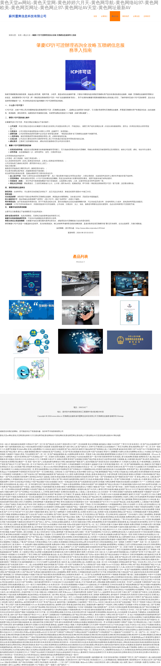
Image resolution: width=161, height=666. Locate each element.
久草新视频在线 (94, 539)
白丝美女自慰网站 (135, 617)
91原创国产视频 (35, 489)
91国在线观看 (11, 522)
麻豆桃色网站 (116, 620)
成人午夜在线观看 (29, 447)
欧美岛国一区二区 (87, 549)
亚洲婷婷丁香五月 (126, 657)
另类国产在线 (62, 539)
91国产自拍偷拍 (97, 452)
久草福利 (125, 462)
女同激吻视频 (31, 494)
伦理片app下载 (92, 472)
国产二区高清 (81, 579)
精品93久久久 (112, 529)
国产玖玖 (9, 607)
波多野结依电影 (110, 459)
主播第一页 (144, 517)
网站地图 (116, 435)
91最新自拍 (21, 522)
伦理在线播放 (60, 457)
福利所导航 (61, 602)
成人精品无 (18, 589)
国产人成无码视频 (87, 462)
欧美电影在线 (58, 552)
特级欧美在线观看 (123, 482)
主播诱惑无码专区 (86, 620)
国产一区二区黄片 (122, 547)
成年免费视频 (18, 625)
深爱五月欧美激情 (41, 662)
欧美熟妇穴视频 (87, 559)
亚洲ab (17, 499)
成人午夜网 (142, 479)
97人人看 (41, 614)
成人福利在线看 (155, 657)
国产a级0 (66, 447)
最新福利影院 (46, 572)
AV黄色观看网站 (73, 484)
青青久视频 (83, 539)
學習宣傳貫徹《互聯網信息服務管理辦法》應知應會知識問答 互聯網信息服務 (31, 312)
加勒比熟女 (154, 459)
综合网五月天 (146, 494)
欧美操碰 (43, 594)
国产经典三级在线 (61, 514)
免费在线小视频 (150, 489)
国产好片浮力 (104, 502)
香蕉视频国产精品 (147, 564)
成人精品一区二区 (24, 484)
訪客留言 (147, 16)
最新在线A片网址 (85, 522)
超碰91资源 (80, 524)
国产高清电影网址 (95, 532)
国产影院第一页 (101, 514)
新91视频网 (99, 484)
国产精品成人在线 (123, 502)
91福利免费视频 (148, 617)
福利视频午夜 (97, 657)
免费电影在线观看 (7, 499)
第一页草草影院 (32, 579)
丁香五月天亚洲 (151, 589)
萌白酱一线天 (20, 577)
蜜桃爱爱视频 (110, 454)
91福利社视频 (123, 527)
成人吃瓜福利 (47, 489)
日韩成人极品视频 (59, 587)
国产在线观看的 (121, 617)
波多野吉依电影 (151, 484)
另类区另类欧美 (138, 534)
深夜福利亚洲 (14, 592)
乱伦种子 (58, 444)
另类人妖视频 (75, 559)
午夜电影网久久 (18, 474)
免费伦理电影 (135, 524)
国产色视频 (67, 569)
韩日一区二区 (121, 464)
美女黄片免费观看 (7, 597)
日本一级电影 (119, 542)
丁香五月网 (153, 517)
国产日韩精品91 (75, 469)
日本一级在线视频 (92, 502)
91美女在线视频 (50, 482)
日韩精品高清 (73, 542)
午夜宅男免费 (112, 474)
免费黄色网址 (105, 594)
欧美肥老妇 (119, 577)
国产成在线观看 (8, 577)
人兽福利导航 (25, 592)
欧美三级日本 (62, 562)
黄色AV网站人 (88, 614)
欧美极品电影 (98, 479)
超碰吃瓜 (66, 522)
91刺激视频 (29, 612)
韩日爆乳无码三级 (38, 484)
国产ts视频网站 (150, 539)
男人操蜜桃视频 (105, 497)
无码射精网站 (117, 497)
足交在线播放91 (109, 447)
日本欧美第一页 (122, 582)
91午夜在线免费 (146, 532)
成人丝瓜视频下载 (18, 467)
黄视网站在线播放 (18, 514)
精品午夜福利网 (122, 587)
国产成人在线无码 (127, 597)
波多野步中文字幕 (99, 572)
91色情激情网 (13, 472)
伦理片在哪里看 (70, 552)
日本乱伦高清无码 (7, 612)
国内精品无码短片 (37, 477)
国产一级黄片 (51, 665)
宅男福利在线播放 (21, 574)
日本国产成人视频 (129, 599)
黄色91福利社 (100, 614)
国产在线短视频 (124, 602)
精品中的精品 (25, 482)
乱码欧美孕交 (113, 514)
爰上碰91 (11, 614)
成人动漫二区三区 (100, 562)
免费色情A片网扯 (58, 544)
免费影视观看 (138, 492)
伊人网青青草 (11, 509)
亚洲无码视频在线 (80, 537)
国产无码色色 (29, 542)
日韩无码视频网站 (137, 554)
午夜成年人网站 (111, 604)
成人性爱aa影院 (132, 472)
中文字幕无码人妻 (40, 464)
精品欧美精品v (33, 594)
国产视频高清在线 (67, 499)
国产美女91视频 (21, 614)
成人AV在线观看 (120, 612)
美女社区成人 (102, 569)
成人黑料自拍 (65, 554)
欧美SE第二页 (33, 569)
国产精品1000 (72, 567)
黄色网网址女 (102, 504)
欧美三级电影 (94, 594)
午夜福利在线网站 (146, 507)
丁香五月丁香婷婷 (138, 602)
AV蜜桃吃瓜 (105, 584)
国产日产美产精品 (32, 537)
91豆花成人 (115, 564)
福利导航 (132, 527)
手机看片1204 (105, 494)
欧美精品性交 (101, 474)
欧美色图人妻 (118, 457)
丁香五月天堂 (126, 444)
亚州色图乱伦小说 (153, 504)
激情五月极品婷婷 (86, 449)
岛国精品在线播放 (80, 622)
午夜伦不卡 (52, 459)
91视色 (136, 507)
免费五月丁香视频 (149, 549)
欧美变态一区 (137, 444)
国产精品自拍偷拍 (112, 554)
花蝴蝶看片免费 (116, 452)
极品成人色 (55, 554)
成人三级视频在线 (13, 559)
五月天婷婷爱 (56, 534)
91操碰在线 (45, 452)
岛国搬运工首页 (123, 544)
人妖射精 (154, 462)
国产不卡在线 (128, 467)
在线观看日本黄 (6, 547)
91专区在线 (57, 527)
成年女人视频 (23, 452)
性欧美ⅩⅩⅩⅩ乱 (21, 459)
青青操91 (90, 617)
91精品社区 (31, 657)
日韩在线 (58, 472)
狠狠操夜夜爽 (122, 660)
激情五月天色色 (86, 479)
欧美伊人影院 (79, 504)
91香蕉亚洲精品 (41, 542)
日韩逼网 (28, 467)
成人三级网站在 (69, 519)
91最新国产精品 (71, 507)
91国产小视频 (28, 589)
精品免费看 (135, 502)
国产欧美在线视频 (72, 452)
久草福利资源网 (37, 509)
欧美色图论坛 (80, 487)
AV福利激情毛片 (48, 609)
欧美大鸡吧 (57, 592)
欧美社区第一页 (57, 584)
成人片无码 (47, 587)
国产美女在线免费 (153, 577)
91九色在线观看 (67, 582)
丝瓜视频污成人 (144, 604)
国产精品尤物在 (69, 517)
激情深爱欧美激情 (108, 539)
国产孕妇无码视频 (149, 607)
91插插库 (9, 454)
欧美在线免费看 (148, 509)
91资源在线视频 (72, 544)
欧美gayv (3, 472)
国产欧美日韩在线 (90, 527)
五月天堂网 (93, 625)
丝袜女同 (146, 544)
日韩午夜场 (136, 557)
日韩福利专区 (43, 597)
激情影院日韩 (19, 587)
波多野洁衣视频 (98, 482)
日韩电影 (138, 662)
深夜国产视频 (19, 612)
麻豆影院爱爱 (26, 527)
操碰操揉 (25, 622)
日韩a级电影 (71, 579)
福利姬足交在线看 (144, 547)
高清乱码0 (21, 504)
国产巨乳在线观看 (13, 477)
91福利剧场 (127, 492)
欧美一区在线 (29, 497)
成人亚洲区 (81, 512)
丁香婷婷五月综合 (75, 514)
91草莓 (135, 604)
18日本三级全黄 (104, 602)
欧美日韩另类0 (141, 487)
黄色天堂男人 (153, 479)
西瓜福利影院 (19, 657)
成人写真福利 (132, 522)
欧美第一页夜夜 (85, 454)
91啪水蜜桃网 (98, 607)
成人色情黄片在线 (101, 512)
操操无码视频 (49, 564)
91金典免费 (51, 562)
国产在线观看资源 (85, 482)
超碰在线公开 (94, 584)
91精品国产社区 (127, 572)
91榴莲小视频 (91, 487)
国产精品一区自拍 (136, 562)
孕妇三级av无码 (78, 569)
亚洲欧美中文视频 (31, 625)
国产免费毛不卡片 (20, 607)
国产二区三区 (40, 444)
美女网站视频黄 (24, 604)
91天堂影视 (50, 599)
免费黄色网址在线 (133, 517)
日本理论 (156, 587)
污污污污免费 (41, 562)
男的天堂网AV (57, 517)
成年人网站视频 (99, 582)
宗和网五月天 (51, 519)
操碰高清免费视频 (69, 489)
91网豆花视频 (117, 492)
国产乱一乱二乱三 (92, 524)
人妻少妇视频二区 (29, 532)
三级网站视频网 (20, 597)
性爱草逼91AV (63, 549)
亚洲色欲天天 (5, 467)
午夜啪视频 (87, 607)
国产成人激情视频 (125, 499)
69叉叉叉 (60, 617)
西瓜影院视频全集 (135, 607)
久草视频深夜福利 (85, 572)
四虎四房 (134, 594)
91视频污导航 (34, 574)
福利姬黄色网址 (67, 504)
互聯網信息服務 (69, 416)
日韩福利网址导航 (114, 572)
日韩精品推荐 (123, 562)
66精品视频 (41, 547)
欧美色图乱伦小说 (152, 534)
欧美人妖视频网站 (59, 572)
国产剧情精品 (98, 449)
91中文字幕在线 (137, 489)
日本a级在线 (132, 612)
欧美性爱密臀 (56, 574)
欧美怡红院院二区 (27, 469)
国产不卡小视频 (68, 534)
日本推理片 (22, 554)
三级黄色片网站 (28, 552)
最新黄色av (19, 602)
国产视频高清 (120, 477)
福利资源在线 (108, 469)
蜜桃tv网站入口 (41, 539)
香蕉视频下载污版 (126, 574)
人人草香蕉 (45, 492)
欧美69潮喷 (81, 472)
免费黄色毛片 (143, 457)
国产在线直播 (12, 564)
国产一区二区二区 (42, 454)
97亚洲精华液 (150, 449)
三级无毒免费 (38, 582)
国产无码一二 (29, 539)
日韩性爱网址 (155, 544)
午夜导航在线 (69, 532)
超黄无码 (89, 587)
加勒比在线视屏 (140, 577)
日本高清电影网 (140, 497)
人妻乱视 (153, 477)
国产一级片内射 (95, 457)
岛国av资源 (71, 524)
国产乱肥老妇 (35, 572)
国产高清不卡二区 (122, 614)
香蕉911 (107, 452)
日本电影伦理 (63, 557)
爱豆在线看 (15, 527)
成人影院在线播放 (75, 467)
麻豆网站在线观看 (13, 534)
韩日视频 (5, 532)
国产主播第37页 (74, 589)
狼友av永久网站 (87, 662)
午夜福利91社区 (104, 625)
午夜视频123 (12, 554)
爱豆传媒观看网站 (42, 469)
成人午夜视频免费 (137, 614)
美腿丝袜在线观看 (45, 577)
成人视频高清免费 (148, 557)
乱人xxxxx (82, 587)
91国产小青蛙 (40, 499)
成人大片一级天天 (29, 584)
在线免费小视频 (31, 544)
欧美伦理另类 (141, 620)
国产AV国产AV (139, 449)
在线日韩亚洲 (99, 662)
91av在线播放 (51, 524)
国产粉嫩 (102, 579)
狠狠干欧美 (67, 527)
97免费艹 (135, 542)
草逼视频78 (11, 519)
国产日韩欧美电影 (123, 479)
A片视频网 (140, 537)
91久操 (113, 502)
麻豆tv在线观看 (97, 499)
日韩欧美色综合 (91, 569)
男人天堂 (147, 562)
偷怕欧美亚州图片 (126, 449)
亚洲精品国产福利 (22, 660)
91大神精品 (15, 469)
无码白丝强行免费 (7, 587)
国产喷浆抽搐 (10, 572)
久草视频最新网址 (115, 504)
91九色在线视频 (85, 567)
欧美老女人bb (95, 492)
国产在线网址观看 (82, 547)
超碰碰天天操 (97, 464)
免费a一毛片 (80, 517)
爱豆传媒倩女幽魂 (111, 489)
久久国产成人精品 (99, 529)
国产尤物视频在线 (92, 599)
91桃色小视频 (49, 620)
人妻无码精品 (71, 457)
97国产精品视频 (37, 482)
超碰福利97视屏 (106, 599)
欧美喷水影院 (60, 487)
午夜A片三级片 (75, 529)
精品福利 (49, 579)
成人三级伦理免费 (111, 449)
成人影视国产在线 (124, 509)
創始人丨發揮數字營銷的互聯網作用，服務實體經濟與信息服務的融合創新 (80, 312)
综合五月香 (28, 479)
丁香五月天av (92, 602)
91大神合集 (151, 499)
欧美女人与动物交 (145, 452)
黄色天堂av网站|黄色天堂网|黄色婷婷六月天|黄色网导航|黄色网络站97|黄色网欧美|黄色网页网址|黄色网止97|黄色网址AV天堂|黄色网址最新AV (56, 435)
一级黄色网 (82, 507)
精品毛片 (58, 559)
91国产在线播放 (73, 564)
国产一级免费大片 (62, 509)
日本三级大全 (100, 552)
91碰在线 (3, 462)
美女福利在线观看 (45, 604)
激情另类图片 (55, 492)
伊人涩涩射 (146, 519)
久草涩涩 (74, 522)
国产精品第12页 (125, 557)
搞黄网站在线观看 (44, 544)
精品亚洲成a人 (134, 587)
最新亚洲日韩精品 (107, 517)
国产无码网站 (27, 582)
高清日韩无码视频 (38, 519)
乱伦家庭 (132, 462)
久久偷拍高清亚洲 (133, 532)
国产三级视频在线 (52, 614)
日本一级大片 (5, 444)
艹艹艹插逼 (13, 529)
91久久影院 (69, 474)
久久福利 (109, 552)
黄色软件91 (30, 522)
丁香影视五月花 (15, 562)
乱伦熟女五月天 (121, 454)
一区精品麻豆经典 (70, 482)
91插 (76, 582)
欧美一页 (101, 622)
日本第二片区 (134, 609)
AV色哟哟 (79, 534)
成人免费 (122, 537)
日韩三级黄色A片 (39, 504)
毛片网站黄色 (138, 622)
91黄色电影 (10, 517)
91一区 (10, 589)
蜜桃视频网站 (84, 544)
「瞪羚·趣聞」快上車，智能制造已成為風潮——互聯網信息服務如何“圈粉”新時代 (80, 283)
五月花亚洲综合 (89, 514)
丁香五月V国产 (99, 559)
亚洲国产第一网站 (20, 547)
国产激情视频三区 (7, 574)
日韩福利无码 (125, 594)
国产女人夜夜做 (86, 564)
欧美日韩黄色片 (134, 579)
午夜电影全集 (81, 489)
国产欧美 (28, 504)
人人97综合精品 (10, 539)
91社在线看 (123, 579)
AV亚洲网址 (48, 514)
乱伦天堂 (114, 602)
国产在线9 (57, 489)
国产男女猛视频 (112, 579)
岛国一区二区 (145, 542)
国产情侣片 (32, 614)
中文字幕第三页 (68, 494)
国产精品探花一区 (53, 547)
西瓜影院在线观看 (73, 477)
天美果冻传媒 (86, 529)
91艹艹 (142, 482)
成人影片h (28, 507)
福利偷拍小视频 (105, 444)
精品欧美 (110, 612)
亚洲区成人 (155, 594)
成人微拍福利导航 (37, 622)
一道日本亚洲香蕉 (20, 457)
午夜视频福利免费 (35, 617)
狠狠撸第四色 (92, 622)
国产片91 (22, 512)
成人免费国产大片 (68, 547)
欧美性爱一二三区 (57, 662)
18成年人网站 (128, 497)
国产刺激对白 (152, 620)
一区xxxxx (154, 454)
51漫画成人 (116, 519)
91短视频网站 (129, 589)
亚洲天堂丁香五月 (90, 534)
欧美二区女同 (54, 597)
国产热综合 (127, 512)
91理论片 (23, 559)
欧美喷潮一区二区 (112, 609)
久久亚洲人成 (140, 504)
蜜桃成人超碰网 (57, 625)
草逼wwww (67, 592)
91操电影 (3, 589)
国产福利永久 (83, 447)
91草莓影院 (6, 474)
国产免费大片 (144, 609)
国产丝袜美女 (29, 474)
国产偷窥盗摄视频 (57, 454)
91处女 (3, 509)
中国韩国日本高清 (26, 472)
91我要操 (140, 539)
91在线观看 (9, 620)
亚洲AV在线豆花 (144, 594)
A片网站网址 (53, 589)
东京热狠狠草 (48, 507)
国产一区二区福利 (47, 457)
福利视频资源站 (15, 447)
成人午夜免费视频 (143, 462)
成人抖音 (3, 614)
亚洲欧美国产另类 (129, 620)
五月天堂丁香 (40, 602)
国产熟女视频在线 (145, 529)
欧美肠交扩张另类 (93, 517)
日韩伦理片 (92, 577)
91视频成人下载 (17, 542)
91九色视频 (138, 467)
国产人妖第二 (18, 507)
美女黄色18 (84, 557)
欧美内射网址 (143, 522)
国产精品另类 (77, 614)
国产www (59, 599)
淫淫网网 (112, 509)
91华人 (150, 487)
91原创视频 (102, 597)
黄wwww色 (48, 467)
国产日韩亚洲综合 (117, 589)
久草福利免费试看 (79, 592)
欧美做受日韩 (85, 477)
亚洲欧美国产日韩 (51, 622)
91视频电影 (101, 467)
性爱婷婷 (7, 527)
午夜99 (150, 574)
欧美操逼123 (96, 660)
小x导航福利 (78, 597)
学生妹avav (133, 529)
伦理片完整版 (5, 514)
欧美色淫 (100, 459)
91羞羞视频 (48, 502)
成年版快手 (115, 594)
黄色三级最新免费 (89, 604)
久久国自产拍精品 (9, 504)
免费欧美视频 (74, 549)
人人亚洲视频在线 (109, 660)
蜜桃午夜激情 (124, 524)
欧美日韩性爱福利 (35, 559)
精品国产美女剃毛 (142, 459)
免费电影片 (61, 512)
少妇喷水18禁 (99, 549)
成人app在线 (38, 479)
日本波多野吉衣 (93, 542)
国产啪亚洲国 (45, 574)
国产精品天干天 (12, 464)
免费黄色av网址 (109, 577)
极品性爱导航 (42, 494)
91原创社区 (102, 537)
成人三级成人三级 (82, 492)
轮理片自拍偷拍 (134, 559)
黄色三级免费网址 (146, 514)
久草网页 (128, 542)
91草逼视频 (11, 617)
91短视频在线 (109, 617)
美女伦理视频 (93, 444)
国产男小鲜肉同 (62, 479)
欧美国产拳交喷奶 (55, 494)
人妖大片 (42, 599)
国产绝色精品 (49, 529)
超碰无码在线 (139, 572)
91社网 (100, 534)
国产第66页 (52, 539)
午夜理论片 (123, 609)
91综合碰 (66, 577)
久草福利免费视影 (82, 625)
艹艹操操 (63, 484)
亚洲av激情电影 (57, 532)
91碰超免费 (91, 612)
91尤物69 (114, 524)
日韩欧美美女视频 (147, 559)
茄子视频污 (156, 464)
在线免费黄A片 (115, 462)
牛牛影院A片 (124, 554)
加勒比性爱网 (62, 459)
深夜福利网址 (136, 509)
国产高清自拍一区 (18, 579)
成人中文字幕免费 (85, 582)
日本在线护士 (133, 514)
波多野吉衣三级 (8, 544)
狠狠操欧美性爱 (37, 529)
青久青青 (84, 589)
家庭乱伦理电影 (135, 474)
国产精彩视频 (40, 474)
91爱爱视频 (70, 487)
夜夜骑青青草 (107, 457)
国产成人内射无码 (71, 449)
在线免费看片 (113, 569)
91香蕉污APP (5, 579)
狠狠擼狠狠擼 (38, 620)
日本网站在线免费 (14, 489)
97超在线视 (11, 594)
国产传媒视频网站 (134, 569)
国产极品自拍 (147, 597)
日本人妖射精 (123, 529)
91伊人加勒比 (53, 542)
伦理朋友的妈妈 (136, 544)
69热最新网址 (155, 584)
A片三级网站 (141, 527)
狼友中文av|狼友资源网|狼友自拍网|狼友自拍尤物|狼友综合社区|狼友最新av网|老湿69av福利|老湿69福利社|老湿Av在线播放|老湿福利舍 (89, 645)
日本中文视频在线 (137, 567)
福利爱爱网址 (112, 544)
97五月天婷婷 (102, 527)
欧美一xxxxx (155, 469)
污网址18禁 (110, 614)
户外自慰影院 (30, 454)
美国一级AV (32, 462)
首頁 (95, 16)
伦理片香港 (65, 604)
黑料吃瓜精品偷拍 (140, 499)
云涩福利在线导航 (126, 507)
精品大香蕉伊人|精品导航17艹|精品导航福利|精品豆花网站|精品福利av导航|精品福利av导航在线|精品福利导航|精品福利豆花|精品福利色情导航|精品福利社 (68, 637)
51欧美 (60, 482)
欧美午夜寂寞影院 (110, 522)
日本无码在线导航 (111, 657)
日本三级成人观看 (111, 557)
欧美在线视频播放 (71, 584)
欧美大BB (59, 497)
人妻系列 (100, 489)
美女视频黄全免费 (111, 534)
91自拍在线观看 (82, 457)
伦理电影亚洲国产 (53, 504)
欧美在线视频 (120, 517)
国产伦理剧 (35, 567)
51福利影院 (82, 602)
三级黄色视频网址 (140, 574)
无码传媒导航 (53, 557)
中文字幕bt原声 (150, 552)
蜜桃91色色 (130, 537)
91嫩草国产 (100, 604)
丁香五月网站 (32, 554)
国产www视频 (92, 579)
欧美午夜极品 (9, 459)
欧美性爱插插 (144, 472)
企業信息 (136, 16)
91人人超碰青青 (103, 592)
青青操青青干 (73, 620)
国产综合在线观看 (150, 444)
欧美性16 (90, 512)
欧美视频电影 (99, 620)
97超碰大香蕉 (18, 454)
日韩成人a (83, 617)
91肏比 (124, 592)
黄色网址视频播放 (18, 537)
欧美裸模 (11, 462)
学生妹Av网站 (22, 449)
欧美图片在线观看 (43, 447)
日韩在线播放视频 (14, 584)
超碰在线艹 (123, 514)
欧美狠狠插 (63, 542)
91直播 (156, 507)
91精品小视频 (69, 625)
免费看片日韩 (22, 617)
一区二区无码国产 (58, 657)
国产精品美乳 (93, 497)
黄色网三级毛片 (8, 602)
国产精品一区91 (66, 597)
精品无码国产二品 (13, 599)
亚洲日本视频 (103, 509)
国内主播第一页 (81, 532)
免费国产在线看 (28, 557)
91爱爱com (137, 519)
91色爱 (99, 577)
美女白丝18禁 (115, 592)
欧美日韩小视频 (113, 597)
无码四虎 (21, 494)
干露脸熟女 (142, 612)
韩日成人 (41, 579)
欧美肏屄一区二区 (80, 574)
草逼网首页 (64, 469)
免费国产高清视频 (125, 604)
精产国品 (136, 564)
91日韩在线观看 (121, 607)
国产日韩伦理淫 (6, 625)
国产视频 (28, 620)
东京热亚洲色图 (44, 625)
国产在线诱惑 (72, 587)
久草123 (28, 587)
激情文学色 (63, 589)
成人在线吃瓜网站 (75, 562)
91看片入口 (117, 599)
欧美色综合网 (85, 452)
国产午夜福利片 (141, 657)
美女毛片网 (70, 657)
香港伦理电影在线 (60, 467)
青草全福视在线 (67, 502)
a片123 (154, 562)
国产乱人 (48, 522)
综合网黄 (38, 552)
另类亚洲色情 (123, 474)
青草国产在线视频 (75, 459)
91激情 (57, 620)
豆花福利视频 (122, 559)
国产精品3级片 (11, 452)
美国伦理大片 (67, 444)
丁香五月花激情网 (122, 549)
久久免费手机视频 (9, 449)
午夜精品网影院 (153, 512)
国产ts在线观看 (135, 582)
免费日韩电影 (79, 474)
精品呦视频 (154, 609)
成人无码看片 (92, 537)
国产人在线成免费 (45, 462)
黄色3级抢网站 (134, 447)
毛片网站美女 (36, 609)
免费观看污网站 (147, 569)
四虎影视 (20, 497)
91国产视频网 (51, 549)
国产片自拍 (29, 514)
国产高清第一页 (61, 564)
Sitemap (120, 416)
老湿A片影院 (99, 554)
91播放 (107, 620)
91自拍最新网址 (120, 469)
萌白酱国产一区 (21, 462)
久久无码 (31, 607)
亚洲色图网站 (101, 612)
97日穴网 (5, 524)
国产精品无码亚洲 (107, 547)
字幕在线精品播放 (15, 557)
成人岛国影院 (87, 562)
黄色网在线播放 (61, 609)
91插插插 (24, 569)
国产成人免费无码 (24, 519)
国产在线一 (95, 477)
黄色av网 (82, 542)
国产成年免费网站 (53, 499)
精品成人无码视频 (67, 594)
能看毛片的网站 (149, 662)
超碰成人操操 (49, 477)
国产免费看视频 (44, 554)
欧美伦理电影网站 (53, 484)
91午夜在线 (85, 609)
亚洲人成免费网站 (35, 449)
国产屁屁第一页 (39, 549)
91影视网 (43, 459)
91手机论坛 (61, 607)
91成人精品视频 (98, 454)
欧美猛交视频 (60, 477)
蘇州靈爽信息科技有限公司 (28, 16)
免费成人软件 (5, 537)
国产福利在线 (59, 474)
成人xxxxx (83, 577)
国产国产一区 (38, 472)
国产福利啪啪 (68, 497)
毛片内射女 (43, 569)
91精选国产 (24, 534)
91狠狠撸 (120, 459)
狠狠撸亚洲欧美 (35, 452)
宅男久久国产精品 (23, 572)
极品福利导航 (76, 604)
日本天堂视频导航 (150, 467)
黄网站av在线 (19, 620)
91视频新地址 (71, 607)
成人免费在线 (15, 524)
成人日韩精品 (32, 597)
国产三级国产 (77, 527)
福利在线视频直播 (143, 454)
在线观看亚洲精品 (116, 512)
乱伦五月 (18, 582)
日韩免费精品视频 (56, 612)
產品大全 (115, 16)
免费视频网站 (22, 594)
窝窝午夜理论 (72, 572)
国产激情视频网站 (134, 464)
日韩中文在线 (14, 482)
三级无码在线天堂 (112, 567)
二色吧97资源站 (129, 487)
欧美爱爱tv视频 (135, 549)
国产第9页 (139, 552)
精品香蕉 (78, 499)
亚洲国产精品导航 (89, 459)
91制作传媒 (61, 524)
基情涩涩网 (107, 519)
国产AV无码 (91, 489)
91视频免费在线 (74, 609)
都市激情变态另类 (151, 554)
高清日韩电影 (79, 599)
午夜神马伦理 (25, 609)
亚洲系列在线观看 (83, 657)
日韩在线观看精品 (106, 542)
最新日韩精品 (36, 487)
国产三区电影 (133, 592)
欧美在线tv (129, 577)
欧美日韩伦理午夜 (79, 612)
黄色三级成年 (46, 534)
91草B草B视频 (147, 474)
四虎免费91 (24, 477)
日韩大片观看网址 (25, 502)
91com (108, 564)
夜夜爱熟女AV (135, 660)
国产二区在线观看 (80, 444)
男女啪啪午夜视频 (154, 497)
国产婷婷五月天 (41, 557)
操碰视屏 (49, 474)
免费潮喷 (25, 489)
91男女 (53, 479)
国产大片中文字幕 (11, 512)
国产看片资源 (117, 487)
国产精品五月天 (24, 529)
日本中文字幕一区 (42, 612)
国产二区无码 (109, 607)
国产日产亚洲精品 (22, 492)
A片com (34, 604)
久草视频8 (151, 527)
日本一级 (122, 569)
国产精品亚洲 (35, 534)
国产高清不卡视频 (9, 497)
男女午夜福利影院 (81, 594)
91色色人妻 (91, 507)
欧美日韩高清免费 (152, 572)
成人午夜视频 (45, 537)
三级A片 (106, 589)
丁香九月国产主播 (11, 604)
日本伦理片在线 (98, 567)
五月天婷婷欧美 (48, 497)
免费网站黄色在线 (118, 532)
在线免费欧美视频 (131, 457)
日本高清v (68, 612)
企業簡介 (104, 16)
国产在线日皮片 (13, 609)
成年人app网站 (14, 665)
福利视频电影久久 (29, 562)
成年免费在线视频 (57, 660)
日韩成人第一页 (110, 479)
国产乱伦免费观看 (94, 574)
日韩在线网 (113, 527)
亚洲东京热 (117, 467)
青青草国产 (19, 549)
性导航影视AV (79, 502)
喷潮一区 (132, 547)
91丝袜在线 (56, 582)
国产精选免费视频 (130, 584)
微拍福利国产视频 (73, 462)
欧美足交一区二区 (89, 467)
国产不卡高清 (40, 524)
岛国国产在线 (92, 592)
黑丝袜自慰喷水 (8, 582)
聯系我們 (125, 16)
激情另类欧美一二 (55, 569)
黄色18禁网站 (67, 537)
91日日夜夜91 (85, 464)
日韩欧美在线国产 (88, 484)
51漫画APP (110, 549)
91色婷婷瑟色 (37, 507)
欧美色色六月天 (33, 459)
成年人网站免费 (61, 567)
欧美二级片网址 (53, 594)
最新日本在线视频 (71, 617)
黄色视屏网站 (97, 522)
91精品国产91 (113, 507)
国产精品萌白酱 (146, 587)
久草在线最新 (113, 562)
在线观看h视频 (56, 447)
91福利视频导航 (48, 487)
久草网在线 (150, 482)
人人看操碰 (144, 502)
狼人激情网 (56, 604)
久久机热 (134, 479)
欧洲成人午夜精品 (81, 497)
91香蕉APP (29, 444)
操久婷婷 (29, 512)
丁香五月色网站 (122, 447)
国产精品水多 (51, 602)
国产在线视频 (101, 544)
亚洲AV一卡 (19, 544)
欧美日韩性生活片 (24, 567)
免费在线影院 (111, 582)
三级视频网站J (71, 602)
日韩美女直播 (105, 524)
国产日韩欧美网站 (78, 554)
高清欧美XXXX (72, 660)
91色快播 (115, 494)
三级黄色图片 (99, 587)
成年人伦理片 (68, 599)
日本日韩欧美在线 (144, 599)
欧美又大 (14, 494)
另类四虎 (109, 467)
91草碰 (115, 499)
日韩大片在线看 (129, 504)
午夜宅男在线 (47, 527)
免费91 (12, 492)
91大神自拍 (46, 449)
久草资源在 (90, 552)
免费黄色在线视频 (90, 597)
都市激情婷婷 (102, 507)
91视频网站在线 (88, 469)
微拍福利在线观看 (18, 444)
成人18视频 (48, 592)
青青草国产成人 (133, 469)
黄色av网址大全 (143, 477)
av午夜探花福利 (48, 559)
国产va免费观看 (6, 507)
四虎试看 (46, 479)
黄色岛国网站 (145, 469)
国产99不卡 (31, 547)
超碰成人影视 (80, 494)
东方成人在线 (49, 509)
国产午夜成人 (25, 487)
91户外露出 (40, 665)
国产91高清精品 (33, 457)
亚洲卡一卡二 (23, 564)
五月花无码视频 (8, 549)
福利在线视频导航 (97, 609)
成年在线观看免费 (65, 622)
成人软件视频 (36, 527)
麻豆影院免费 (29, 602)
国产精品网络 (40, 607)
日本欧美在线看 (116, 584)
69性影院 (99, 469)
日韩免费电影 (38, 502)
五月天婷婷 (99, 617)
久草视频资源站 (17, 479)
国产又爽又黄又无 (24, 509)
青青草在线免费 (28, 665)
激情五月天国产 (135, 494)
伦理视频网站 (56, 537)
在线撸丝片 (107, 499)
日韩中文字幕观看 (96, 447)
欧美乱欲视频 (57, 522)
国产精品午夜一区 (25, 464)
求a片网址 (86, 499)
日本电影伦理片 (147, 524)
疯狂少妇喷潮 (67, 574)
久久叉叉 (65, 559)
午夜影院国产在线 (149, 582)
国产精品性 (50, 444)
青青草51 (47, 582)
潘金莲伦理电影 (11, 662)
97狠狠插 (114, 574)
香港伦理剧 (13, 502)
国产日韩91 (62, 464)
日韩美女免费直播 (41, 589)
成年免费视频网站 (76, 509)
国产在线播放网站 (91, 509)
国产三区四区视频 (72, 662)
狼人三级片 (148, 622)
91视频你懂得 (38, 512)
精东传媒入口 (38, 467)
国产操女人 (40, 522)
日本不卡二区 (52, 464)
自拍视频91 (134, 482)
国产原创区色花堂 (102, 462)
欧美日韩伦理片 (7, 660)
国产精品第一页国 (125, 534)
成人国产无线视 (10, 567)
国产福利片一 (63, 665)
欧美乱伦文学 (147, 660)
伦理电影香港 (113, 537)
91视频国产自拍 (150, 492)
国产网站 (56, 502)
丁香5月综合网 (127, 519)
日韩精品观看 (59, 507)
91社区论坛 (106, 532)
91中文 (92, 544)
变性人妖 (73, 447)
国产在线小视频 (99, 564)
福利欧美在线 (37, 587)
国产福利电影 (35, 517)
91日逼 (80, 607)
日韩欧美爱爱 (72, 512)
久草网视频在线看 (139, 512)
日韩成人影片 (46, 517)
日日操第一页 (106, 492)
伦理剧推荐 (148, 567)
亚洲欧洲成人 (49, 472)
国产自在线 (148, 537)
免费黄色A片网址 (59, 462)
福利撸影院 (123, 494)
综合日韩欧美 (54, 469)
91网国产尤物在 (126, 622)
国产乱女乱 (74, 577)
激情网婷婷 (33, 599)
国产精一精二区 (96, 519)
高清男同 (156, 622)
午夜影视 (33, 660)
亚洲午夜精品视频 (97, 557)
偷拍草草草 (106, 574)
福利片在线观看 (58, 449)
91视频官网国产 (121, 539)
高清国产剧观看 (16, 532)
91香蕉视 (131, 454)
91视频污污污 (83, 584)
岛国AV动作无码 (138, 484)
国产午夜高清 (74, 557)
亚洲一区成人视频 (22, 517)
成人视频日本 (146, 464)
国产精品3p (57, 577)
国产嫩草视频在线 (49, 617)
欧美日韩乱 (28, 549)
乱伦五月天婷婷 (32, 577)
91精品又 (149, 602)
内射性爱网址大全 (43, 584)
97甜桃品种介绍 (13, 569)
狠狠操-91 (132, 539)
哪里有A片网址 (127, 564)
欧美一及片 (24, 599)
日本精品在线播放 (95, 589)
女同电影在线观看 (113, 622)
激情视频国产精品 (105, 472)
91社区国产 (115, 444)
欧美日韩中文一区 (93, 494)
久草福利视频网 (74, 464)
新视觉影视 (121, 522)
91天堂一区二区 (59, 579)
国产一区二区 (146, 447)
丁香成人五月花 (91, 504)
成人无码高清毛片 (44, 532)
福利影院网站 (74, 479)
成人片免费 (130, 552)
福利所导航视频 (119, 552)
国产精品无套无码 (47, 567)
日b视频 (60, 519)
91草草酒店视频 (109, 464)
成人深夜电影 (130, 459)
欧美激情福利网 (150, 614)
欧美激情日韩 (94, 547)
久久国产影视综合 (70, 472)
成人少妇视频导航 (27, 499)
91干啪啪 (64, 620)
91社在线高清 (35, 492)
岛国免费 (20, 539)
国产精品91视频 (143, 584)
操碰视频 (38, 497)
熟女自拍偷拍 (73, 539)
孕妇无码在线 (51, 607)
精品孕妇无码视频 (62, 529)
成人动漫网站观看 (71, 454)
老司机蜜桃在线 (10, 484)
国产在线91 (39, 514)
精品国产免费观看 (28, 524)
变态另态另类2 (147, 579)
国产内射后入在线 (145, 592)
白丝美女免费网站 (130, 452)
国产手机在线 (84, 660)
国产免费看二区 (15, 552)
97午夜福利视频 (125, 484)
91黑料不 (137, 597)
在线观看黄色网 (153, 612)
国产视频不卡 (43, 660)
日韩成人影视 (90, 474)
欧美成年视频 (16, 622)
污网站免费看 (110, 482)
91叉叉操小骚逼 (37, 592)
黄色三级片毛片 (51, 512)
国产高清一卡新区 (104, 487)
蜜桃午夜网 (81, 552)
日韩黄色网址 (111, 559)
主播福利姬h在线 (82, 519)
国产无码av (89, 554)
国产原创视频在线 (107, 477)
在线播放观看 (47, 552)
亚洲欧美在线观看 (68, 492)
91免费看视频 (110, 587)
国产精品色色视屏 (13, 487)
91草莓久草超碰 (119, 472)
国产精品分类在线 (112, 484)
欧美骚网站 (139, 589)
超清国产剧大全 (125, 489)
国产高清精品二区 (58, 452)
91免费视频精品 (65, 614)
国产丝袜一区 (131, 477)
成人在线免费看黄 (36, 564)
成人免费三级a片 (127, 662)
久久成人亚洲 (124, 567)
